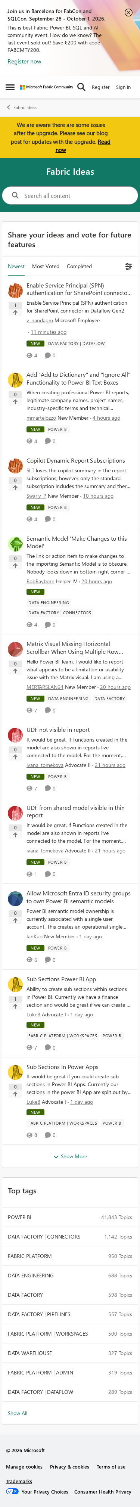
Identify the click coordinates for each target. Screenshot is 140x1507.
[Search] (81, 87)
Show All (17, 1413)
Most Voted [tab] (45, 266)
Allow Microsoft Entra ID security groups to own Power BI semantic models (79, 897)
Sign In (123, 87)
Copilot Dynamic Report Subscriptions (76, 460)
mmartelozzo (41, 417)
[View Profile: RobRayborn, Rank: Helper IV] (15, 544)
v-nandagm (40, 320)
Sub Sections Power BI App (61, 979)
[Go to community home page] (46, 87)
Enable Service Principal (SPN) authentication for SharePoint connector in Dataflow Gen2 (78, 289)
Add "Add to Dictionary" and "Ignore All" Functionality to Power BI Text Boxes (78, 378)
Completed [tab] (79, 266)
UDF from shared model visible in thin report (76, 811)
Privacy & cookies (69, 1466)
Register (101, 87)
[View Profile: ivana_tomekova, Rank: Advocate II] (15, 735)
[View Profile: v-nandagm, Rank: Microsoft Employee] (15, 290)
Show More (74, 1156)
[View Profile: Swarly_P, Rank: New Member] (15, 466)
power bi (19, 1217)
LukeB (33, 1014)
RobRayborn (41, 581)
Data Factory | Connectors (44, 1236)
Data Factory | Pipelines (39, 1314)
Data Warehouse (30, 1353)
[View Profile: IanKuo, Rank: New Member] (15, 898)
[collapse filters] (127, 266)
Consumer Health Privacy (102, 1491)
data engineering (31, 1275)
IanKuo (35, 936)
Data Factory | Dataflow (40, 1391)
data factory (25, 1294)
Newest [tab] (16, 266)
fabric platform (30, 1255)
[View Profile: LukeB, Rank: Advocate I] (15, 984)
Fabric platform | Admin (40, 1372)
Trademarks (19, 1481)
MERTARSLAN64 (45, 686)
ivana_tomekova (45, 764)
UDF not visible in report (58, 729)
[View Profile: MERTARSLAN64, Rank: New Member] (15, 649)
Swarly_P (36, 495)
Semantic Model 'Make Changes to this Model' (77, 542)
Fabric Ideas (25, 107)
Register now (24, 61)
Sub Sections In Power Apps (63, 1067)
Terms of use (111, 1466)
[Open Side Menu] (10, 87)
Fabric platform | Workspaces (48, 1333)
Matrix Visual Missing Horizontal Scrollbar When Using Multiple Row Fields (73, 648)
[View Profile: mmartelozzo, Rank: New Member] (15, 380)
